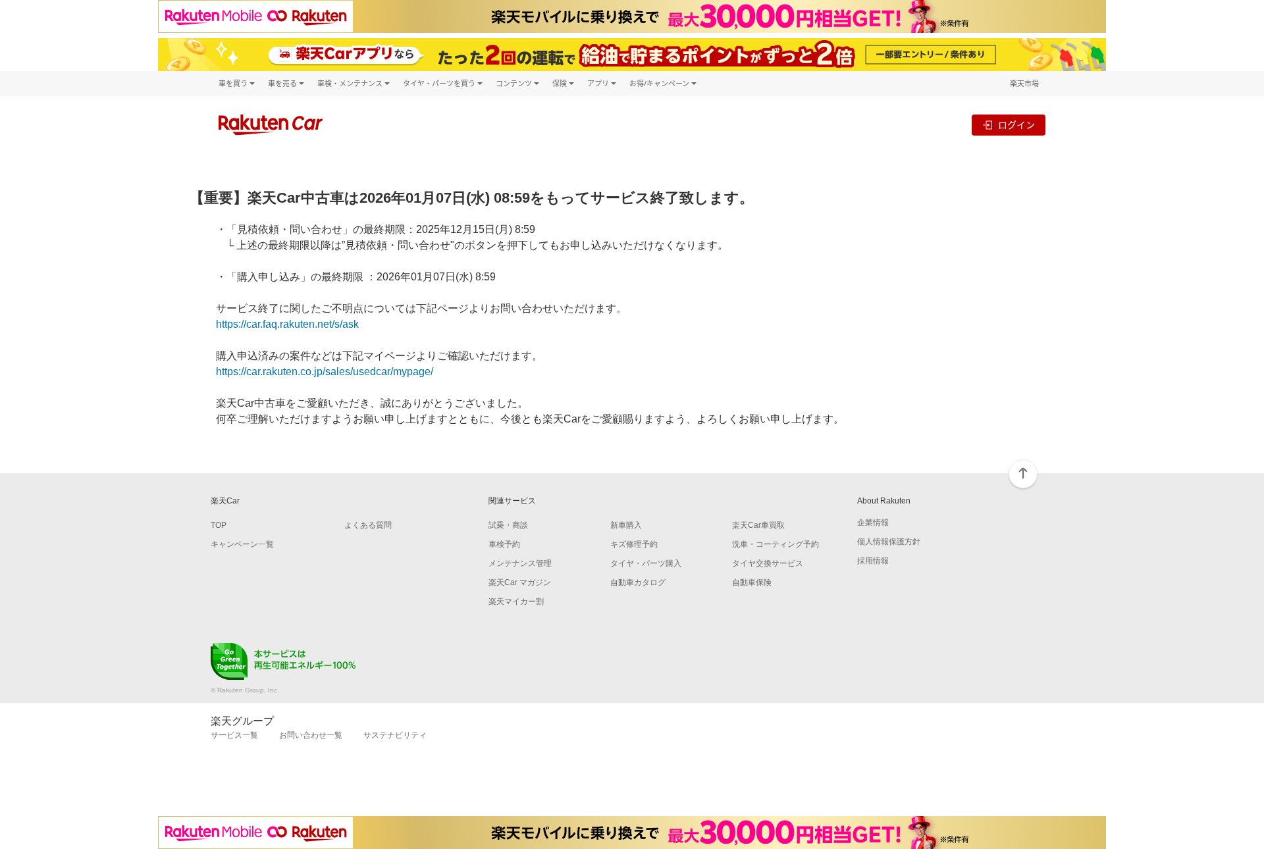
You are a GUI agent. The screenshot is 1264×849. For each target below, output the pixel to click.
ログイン (1016, 124)
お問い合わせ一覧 (310, 735)
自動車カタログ (638, 582)
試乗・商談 (508, 525)
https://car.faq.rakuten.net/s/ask (287, 324)
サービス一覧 (234, 735)
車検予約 (504, 544)
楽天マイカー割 (516, 601)
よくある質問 (368, 525)
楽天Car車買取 (758, 525)
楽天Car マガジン (519, 582)
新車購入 (626, 525)
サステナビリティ (395, 735)
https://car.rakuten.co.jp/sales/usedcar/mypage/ (324, 371)
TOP (218, 525)
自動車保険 (752, 582)
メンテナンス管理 (520, 563)
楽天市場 (1024, 83)
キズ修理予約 (634, 544)
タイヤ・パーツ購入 (645, 563)
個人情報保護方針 (888, 541)
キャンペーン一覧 (242, 544)
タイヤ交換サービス (767, 563)
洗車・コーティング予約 (775, 544)
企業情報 (873, 522)
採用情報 (873, 560)
